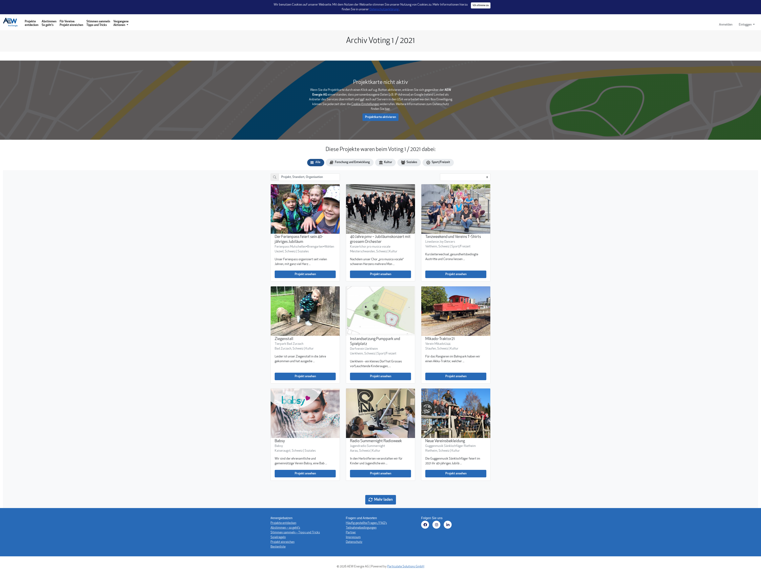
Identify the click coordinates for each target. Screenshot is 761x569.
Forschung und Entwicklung (352, 162)
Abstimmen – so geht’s (285, 527)
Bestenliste (278, 546)
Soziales (411, 162)
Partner (351, 532)
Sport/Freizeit (441, 162)
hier (387, 109)
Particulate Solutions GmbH (405, 566)
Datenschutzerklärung (384, 9)
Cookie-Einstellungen (365, 104)
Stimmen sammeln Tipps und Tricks (98, 23)
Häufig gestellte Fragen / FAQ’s (366, 523)
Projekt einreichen (282, 542)
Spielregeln (278, 537)
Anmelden (725, 24)
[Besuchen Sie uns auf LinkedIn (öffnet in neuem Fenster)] (448, 525)
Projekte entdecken (31, 23)
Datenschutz (354, 542)
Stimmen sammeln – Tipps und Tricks (295, 532)
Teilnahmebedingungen (361, 527)
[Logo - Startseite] (12, 22)
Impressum (353, 537)
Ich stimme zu (481, 5)
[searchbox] (309, 177)
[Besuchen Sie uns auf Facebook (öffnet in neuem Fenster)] (425, 525)
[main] (380, 269)
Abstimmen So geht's (49, 23)
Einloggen (745, 24)
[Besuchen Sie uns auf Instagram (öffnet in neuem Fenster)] (437, 525)
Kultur (388, 162)
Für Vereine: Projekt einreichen (71, 23)
